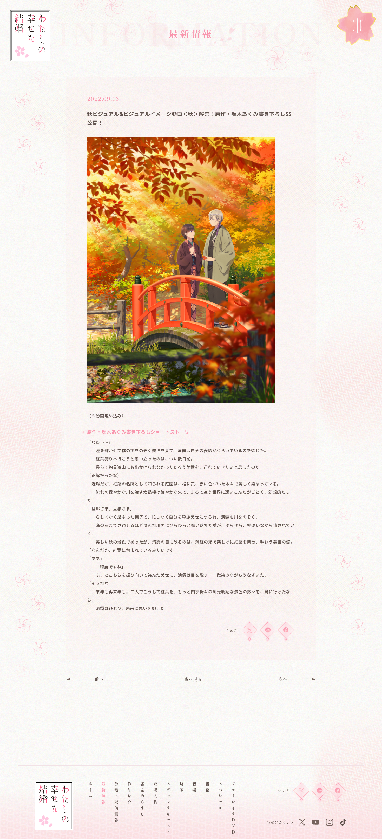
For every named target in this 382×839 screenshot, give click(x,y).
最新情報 (103, 794)
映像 (181, 788)
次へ (283, 679)
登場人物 (155, 794)
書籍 (207, 788)
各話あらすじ (142, 800)
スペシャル (220, 797)
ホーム (90, 791)
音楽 (194, 788)
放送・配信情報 (116, 803)
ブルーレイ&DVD (233, 809)
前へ (99, 679)
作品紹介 (129, 794)
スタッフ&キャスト (168, 809)
